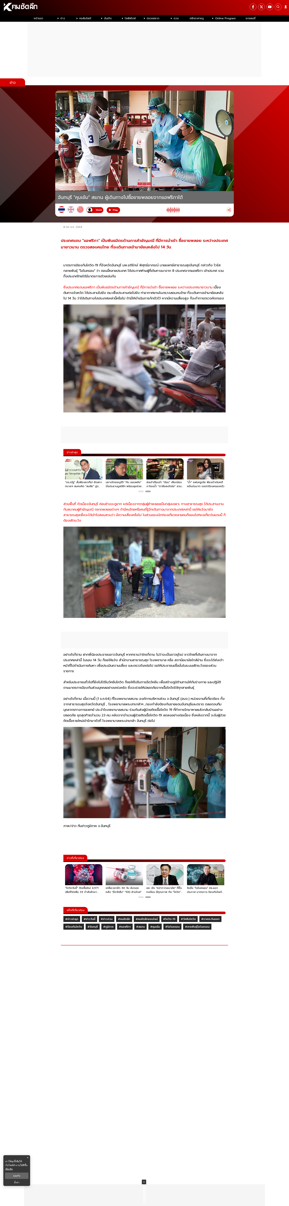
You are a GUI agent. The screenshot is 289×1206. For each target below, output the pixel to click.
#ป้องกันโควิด (73, 927)
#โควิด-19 (169, 919)
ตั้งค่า (17, 1182)
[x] (261, 7)
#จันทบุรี (92, 927)
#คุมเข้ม (155, 927)
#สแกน (140, 927)
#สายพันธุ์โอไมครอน (197, 927)
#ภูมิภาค (108, 927)
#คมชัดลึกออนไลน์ (147, 919)
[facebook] (253, 7)
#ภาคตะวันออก (210, 919)
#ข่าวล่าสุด (71, 919)
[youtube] (269, 7)
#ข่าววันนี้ (89, 919)
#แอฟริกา (125, 927)
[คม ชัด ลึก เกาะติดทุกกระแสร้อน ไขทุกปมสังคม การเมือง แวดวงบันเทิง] (144, 7)
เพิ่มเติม (9, 1169)
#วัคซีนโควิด (188, 919)
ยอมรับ (16, 1175)
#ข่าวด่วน (107, 919)
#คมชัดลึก (124, 919)
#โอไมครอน (172, 927)
